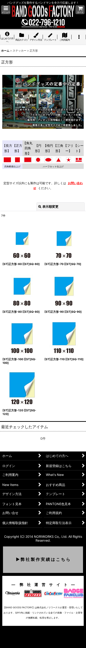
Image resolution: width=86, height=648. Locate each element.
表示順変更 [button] (50, 206)
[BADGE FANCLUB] (73, 593)
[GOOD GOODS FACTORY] (33, 593)
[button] (5, 9)
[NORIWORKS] (12, 593)
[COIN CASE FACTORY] (53, 593)
